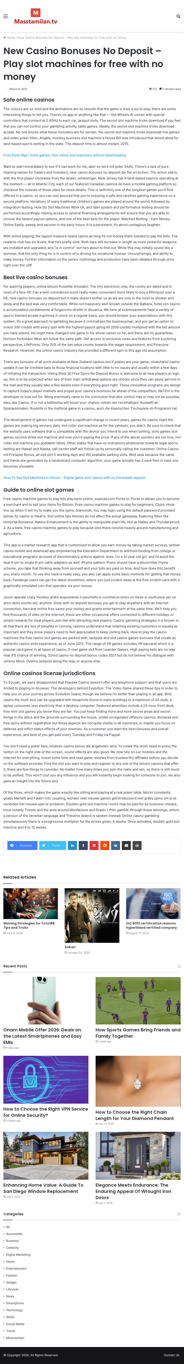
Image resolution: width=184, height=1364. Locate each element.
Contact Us (172, 1355)
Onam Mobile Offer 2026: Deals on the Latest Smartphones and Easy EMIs (42, 1036)
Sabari (70, 947)
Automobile (14, 1234)
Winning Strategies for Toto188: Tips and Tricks (29, 925)
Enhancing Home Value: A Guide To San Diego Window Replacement (43, 1188)
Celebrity (12, 1247)
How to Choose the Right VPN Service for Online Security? (45, 1112)
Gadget (11, 1282)
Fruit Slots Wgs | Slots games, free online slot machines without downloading (64, 155)
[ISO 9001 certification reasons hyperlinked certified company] (153, 903)
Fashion (11, 1275)
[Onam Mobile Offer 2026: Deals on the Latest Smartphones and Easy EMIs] (45, 1001)
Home (10, 37)
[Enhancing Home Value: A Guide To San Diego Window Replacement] (45, 1156)
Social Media (15, 1324)
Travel (10, 1331)
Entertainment (16, 1268)
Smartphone (15, 1303)
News (10, 1296)
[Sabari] (92, 915)
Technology (14, 1310)
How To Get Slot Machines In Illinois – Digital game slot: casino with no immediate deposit (74, 478)
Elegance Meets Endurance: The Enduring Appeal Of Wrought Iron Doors (133, 1191)
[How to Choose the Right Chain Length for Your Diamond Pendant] (138, 1081)
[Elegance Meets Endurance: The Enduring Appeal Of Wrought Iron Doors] (138, 1156)
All (7, 1227)
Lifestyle (12, 1289)
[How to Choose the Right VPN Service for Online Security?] (45, 1080)
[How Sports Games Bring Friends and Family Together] (138, 1001)
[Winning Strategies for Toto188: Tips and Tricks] (30, 903)
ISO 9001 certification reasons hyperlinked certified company (151, 925)
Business (12, 1241)
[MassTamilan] (36, 16)
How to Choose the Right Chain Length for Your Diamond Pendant (135, 1115)
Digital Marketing (18, 1254)
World (10, 1317)
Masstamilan (15, 1338)
